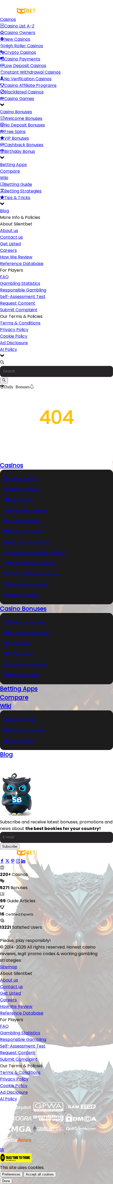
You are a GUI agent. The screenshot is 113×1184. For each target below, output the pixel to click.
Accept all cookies (40, 1174)
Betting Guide (18, 184)
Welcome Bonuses (23, 118)
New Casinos (17, 39)
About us (9, 231)
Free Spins (14, 132)
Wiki (4, 178)
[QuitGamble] (81, 1132)
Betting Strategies (23, 191)
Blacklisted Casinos (24, 92)
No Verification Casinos (28, 79)
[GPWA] (49, 1110)
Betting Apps (13, 165)
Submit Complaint (18, 310)
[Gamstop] (81, 1110)
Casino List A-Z (19, 26)
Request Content (17, 303)
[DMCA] (81, 1121)
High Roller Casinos (23, 46)
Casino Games (19, 99)
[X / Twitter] (7, 861)
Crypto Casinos (20, 52)
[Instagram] (18, 861)
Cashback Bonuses (23, 145)
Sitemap (8, 967)
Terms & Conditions (20, 323)
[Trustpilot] (16, 1110)
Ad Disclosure (14, 343)
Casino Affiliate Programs (30, 85)
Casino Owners (19, 33)
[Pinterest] (13, 861)
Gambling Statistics (20, 283)
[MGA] (16, 1132)
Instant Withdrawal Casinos (32, 72)
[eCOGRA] (16, 1121)
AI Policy (8, 349)
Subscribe (9, 846)
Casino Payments (22, 59)
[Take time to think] (16, 1161)
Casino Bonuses (16, 112)
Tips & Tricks (17, 198)
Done (6, 1181)
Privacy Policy (14, 330)
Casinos (8, 19)
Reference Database (21, 264)
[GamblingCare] (49, 1132)
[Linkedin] (23, 861)
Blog (4, 211)
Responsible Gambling (23, 290)
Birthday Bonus (19, 151)
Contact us (11, 237)
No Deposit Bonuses (24, 125)
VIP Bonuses (16, 138)
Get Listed (10, 244)
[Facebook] (2, 861)
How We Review (16, 257)
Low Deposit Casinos (25, 66)
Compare (10, 171)
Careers (8, 250)
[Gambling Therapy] (49, 1121)
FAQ (4, 277)
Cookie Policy (13, 336)
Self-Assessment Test (22, 297)
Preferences (11, 1174)
